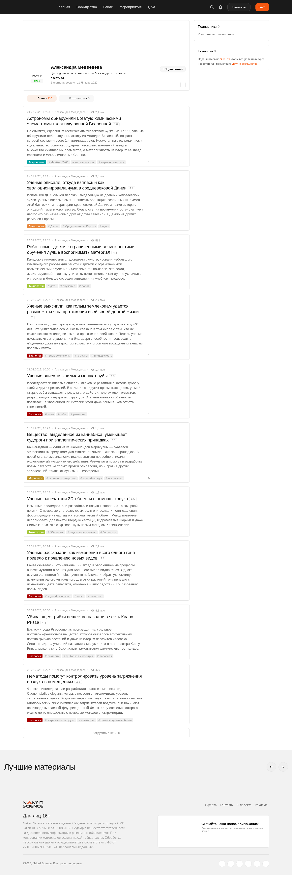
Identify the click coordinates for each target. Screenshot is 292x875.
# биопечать (108, 532)
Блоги (108, 7)
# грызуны (81, 355)
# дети (52, 286)
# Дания (53, 226)
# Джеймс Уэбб (58, 162)
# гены (79, 596)
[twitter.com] (222, 863)
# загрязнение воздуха (59, 720)
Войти (262, 7)
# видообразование (58, 596)
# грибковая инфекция (78, 656)
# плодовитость (102, 355)
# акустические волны (82, 532)
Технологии (36, 286)
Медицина (35, 478)
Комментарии (79, 98)
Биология (35, 355)
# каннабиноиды (91, 478)
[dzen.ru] (248, 863)
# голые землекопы (57, 355)
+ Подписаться (172, 69)
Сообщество (86, 7)
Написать (239, 7)
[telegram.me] (257, 863)
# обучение (67, 286)
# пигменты (94, 596)
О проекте (244, 805)
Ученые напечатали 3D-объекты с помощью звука (81, 498)
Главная (63, 7)
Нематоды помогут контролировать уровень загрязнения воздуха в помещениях (84, 679)
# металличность (84, 162)
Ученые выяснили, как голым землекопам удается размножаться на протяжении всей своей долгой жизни (83, 311)
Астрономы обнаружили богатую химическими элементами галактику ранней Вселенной (74, 121)
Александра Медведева (70, 111)
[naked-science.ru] (265, 863)
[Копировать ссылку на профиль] (183, 84)
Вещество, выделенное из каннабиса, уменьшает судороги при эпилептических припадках (77, 437)
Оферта (211, 805)
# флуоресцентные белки (115, 720)
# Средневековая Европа (79, 226)
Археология (36, 226)
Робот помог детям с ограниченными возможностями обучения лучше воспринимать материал (80, 249)
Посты (45, 98)
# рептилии (78, 414)
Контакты (227, 805)
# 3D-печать (56, 532)
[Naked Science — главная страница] (39, 7)
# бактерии (52, 656)
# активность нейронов (61, 478)
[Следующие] (283, 767)
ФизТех (225, 59)
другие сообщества (244, 63)
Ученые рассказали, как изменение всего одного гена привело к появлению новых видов (81, 555)
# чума (104, 226)
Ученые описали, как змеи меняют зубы (71, 375)
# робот (84, 286)
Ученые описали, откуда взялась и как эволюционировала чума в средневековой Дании (80, 185)
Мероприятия (131, 7)
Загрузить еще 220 (106, 733)
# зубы (62, 414)
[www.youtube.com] (239, 863)
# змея (49, 414)
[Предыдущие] (271, 767)
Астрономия (36, 162)
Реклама (261, 805)
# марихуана (114, 478)
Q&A (151, 7)
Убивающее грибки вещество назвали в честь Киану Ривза (80, 619)
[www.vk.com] (230, 863)
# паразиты (104, 656)
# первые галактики (111, 162)
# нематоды (86, 720)
